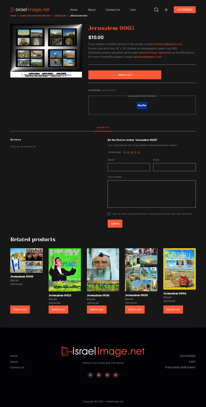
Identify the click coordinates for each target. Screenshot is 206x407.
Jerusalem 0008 (21, 276)
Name (112, 159)
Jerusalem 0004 (174, 293)
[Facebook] (90, 375)
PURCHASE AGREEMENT (180, 367)
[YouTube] (116, 375)
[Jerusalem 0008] (26, 260)
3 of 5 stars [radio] (132, 152)
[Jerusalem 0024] (103, 269)
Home (73, 9)
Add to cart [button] (20, 309)
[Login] (166, 10)
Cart (133, 9)
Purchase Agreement (158, 52)
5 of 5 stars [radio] (139, 152)
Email (157, 159)
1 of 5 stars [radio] (124, 152)
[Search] (156, 10)
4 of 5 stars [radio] (135, 152)
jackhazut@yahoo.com (168, 44)
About (91, 9)
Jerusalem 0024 (98, 295)
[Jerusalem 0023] (65, 269)
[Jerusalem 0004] (179, 269)
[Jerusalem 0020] (141, 269)
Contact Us (113, 9)
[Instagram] (107, 375)
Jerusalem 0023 (60, 295)
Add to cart (124, 74)
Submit (115, 223)
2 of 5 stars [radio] (128, 152)
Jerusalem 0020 (136, 295)
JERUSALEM (109, 90)
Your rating (115, 152)
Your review (115, 176)
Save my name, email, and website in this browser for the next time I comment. (152, 214)
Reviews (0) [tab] (103, 127)
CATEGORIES (184, 9)
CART (192, 361)
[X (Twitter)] (99, 375)
